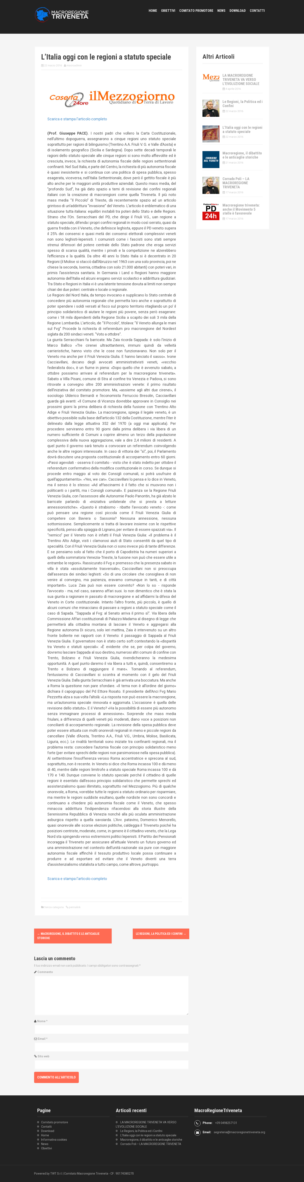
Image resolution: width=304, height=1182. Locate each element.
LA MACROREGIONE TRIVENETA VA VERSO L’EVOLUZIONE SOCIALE (241, 79)
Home (153, 11)
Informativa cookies (54, 1139)
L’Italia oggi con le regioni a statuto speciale (242, 129)
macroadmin (74, 65)
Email (43, 1038)
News (221, 11)
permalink (74, 907)
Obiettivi (168, 11)
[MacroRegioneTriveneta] (64, 16)
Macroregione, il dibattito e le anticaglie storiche (242, 155)
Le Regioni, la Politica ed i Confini (161, 933)
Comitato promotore (196, 11)
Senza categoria (54, 907)
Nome (42, 1021)
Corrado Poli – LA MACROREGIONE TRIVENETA (236, 183)
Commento (45, 972)
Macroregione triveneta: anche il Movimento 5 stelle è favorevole (241, 209)
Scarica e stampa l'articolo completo (77, 119)
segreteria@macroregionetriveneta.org (239, 1132)
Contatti (257, 11)
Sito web (43, 1056)
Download (238, 11)
